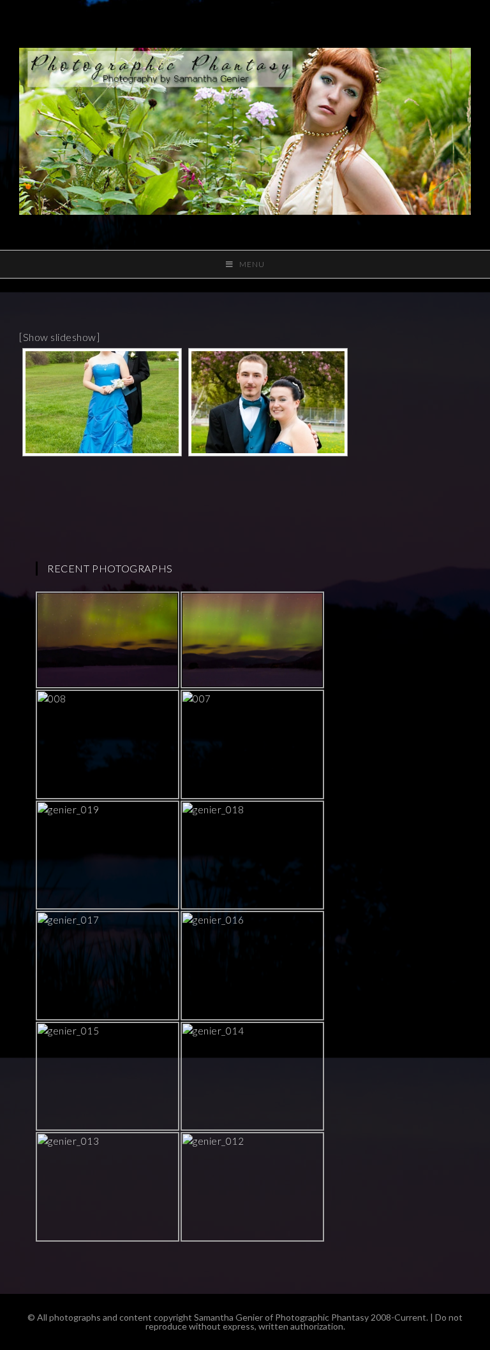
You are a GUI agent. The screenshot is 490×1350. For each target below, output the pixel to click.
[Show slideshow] (59, 337)
